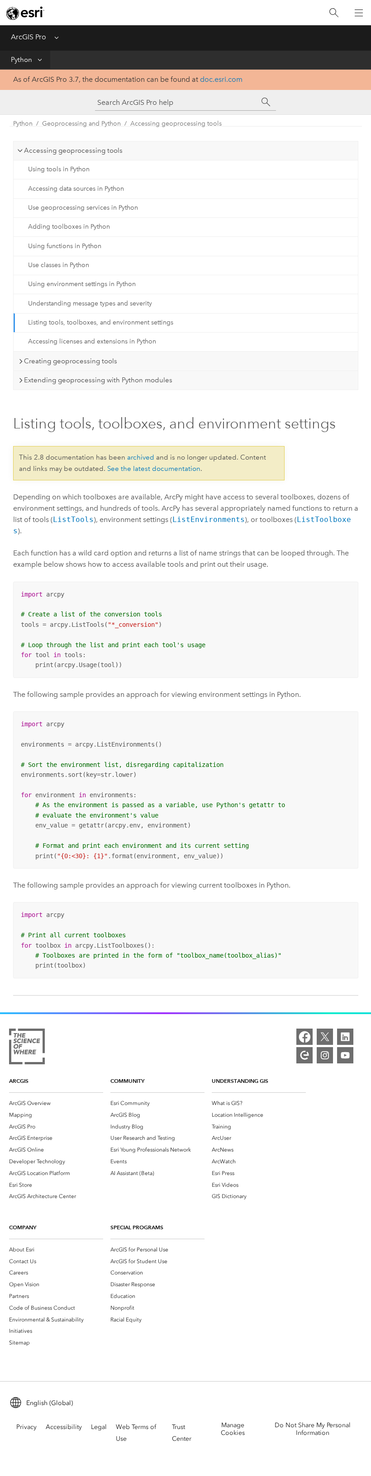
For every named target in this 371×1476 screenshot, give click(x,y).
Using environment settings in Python (82, 284)
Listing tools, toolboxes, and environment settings (100, 322)
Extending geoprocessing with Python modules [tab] (98, 380)
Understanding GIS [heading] (240, 1080)
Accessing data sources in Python (76, 189)
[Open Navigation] (358, 12)
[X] (325, 1037)
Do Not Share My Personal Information (313, 1429)
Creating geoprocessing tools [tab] (70, 361)
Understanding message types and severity (90, 303)
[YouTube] (345, 1055)
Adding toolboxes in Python (69, 226)
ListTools (73, 519)
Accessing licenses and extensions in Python (92, 341)
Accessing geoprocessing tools (176, 123)
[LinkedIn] (345, 1037)
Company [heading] (22, 1227)
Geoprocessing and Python (81, 123)
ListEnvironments (208, 519)
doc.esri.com (221, 79)
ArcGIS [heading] (19, 1080)
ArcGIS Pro (28, 37)
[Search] (334, 12)
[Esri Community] (304, 1055)
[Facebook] (304, 1037)
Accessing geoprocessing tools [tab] (73, 150)
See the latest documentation (153, 469)
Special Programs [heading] (136, 1227)
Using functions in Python (64, 246)
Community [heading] (127, 1080)
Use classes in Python (58, 265)
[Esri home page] (25, 13)
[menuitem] (56, 1103)
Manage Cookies (233, 1429)
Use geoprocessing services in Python (83, 208)
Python (21, 60)
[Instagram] (325, 1055)
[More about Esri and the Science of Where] (27, 1048)
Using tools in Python (59, 169)
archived (140, 457)
